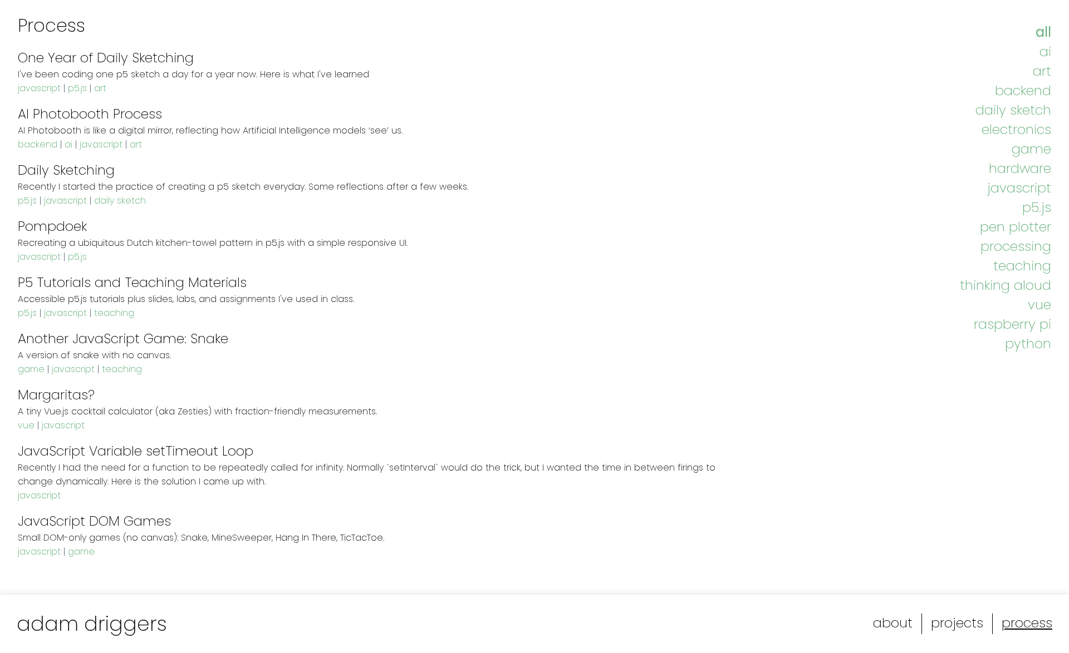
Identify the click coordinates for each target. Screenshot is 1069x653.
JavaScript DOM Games (94, 521)
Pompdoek (52, 226)
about (893, 623)
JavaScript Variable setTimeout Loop (135, 451)
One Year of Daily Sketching (106, 57)
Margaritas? (56, 394)
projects (957, 623)
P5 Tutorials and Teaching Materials (132, 282)
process (1027, 623)
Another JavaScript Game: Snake (123, 338)
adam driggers (92, 624)
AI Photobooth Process (90, 114)
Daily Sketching (66, 170)
